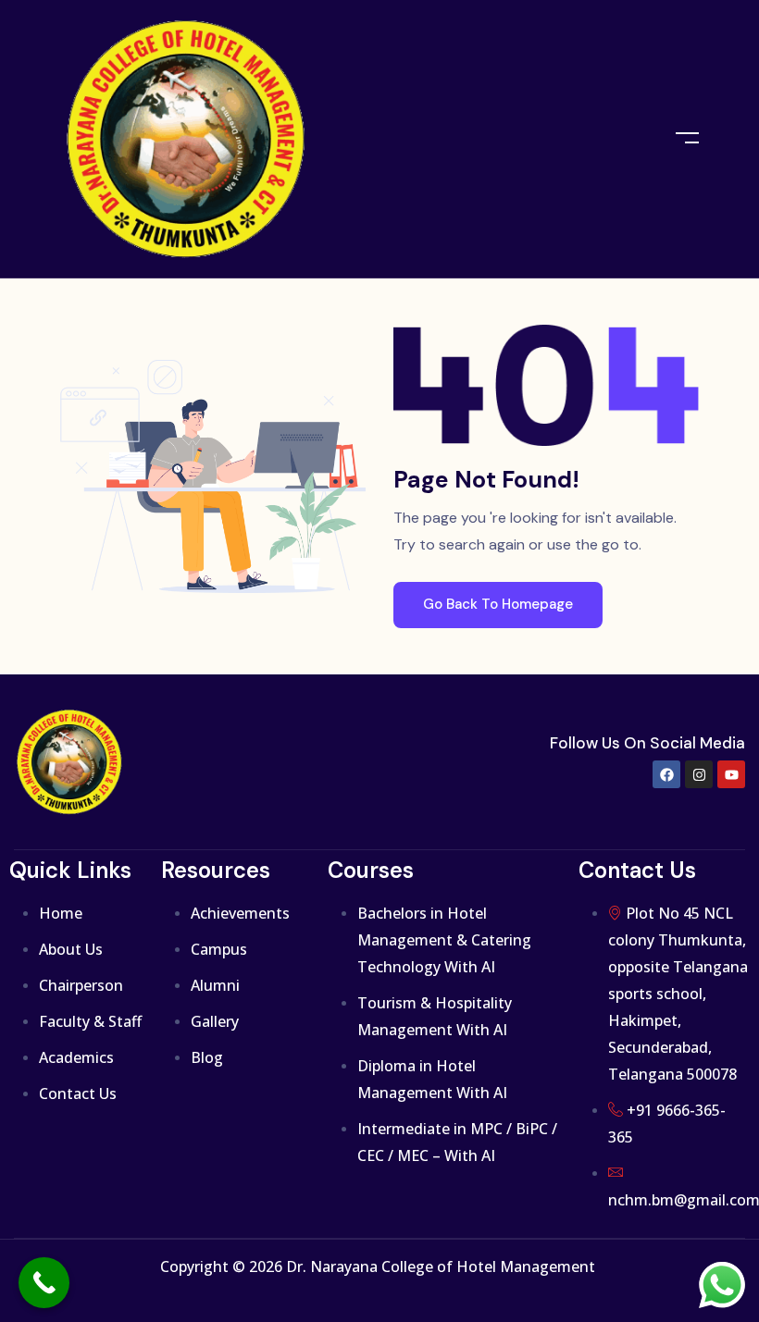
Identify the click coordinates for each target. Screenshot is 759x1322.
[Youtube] (731, 774)
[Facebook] (666, 774)
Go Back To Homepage (498, 604)
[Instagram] (699, 774)
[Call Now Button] (44, 1282)
